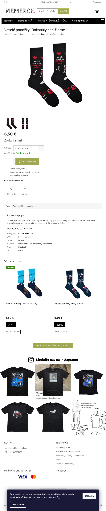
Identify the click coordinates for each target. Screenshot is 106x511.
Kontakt (59, 460)
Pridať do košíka (29, 161)
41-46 (16, 331)
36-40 (8, 331)
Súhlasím (89, 496)
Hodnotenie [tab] (31, 206)
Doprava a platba (63, 447)
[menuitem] (8, 21)
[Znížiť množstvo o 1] (14, 163)
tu (59, 497)
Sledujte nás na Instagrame (57, 359)
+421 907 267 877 (15, 452)
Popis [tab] (8, 206)
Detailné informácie (12, 180)
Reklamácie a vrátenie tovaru (68, 451)
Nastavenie (18, 504)
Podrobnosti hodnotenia (38, 34)
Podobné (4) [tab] (18, 206)
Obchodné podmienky (50, 2)
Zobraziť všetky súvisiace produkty (53, 345)
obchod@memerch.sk (17, 448)
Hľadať (63, 11)
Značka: (57, 34)
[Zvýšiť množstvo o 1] (14, 160)
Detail (11, 324)
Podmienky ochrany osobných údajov (71, 456)
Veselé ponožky (25, 233)
